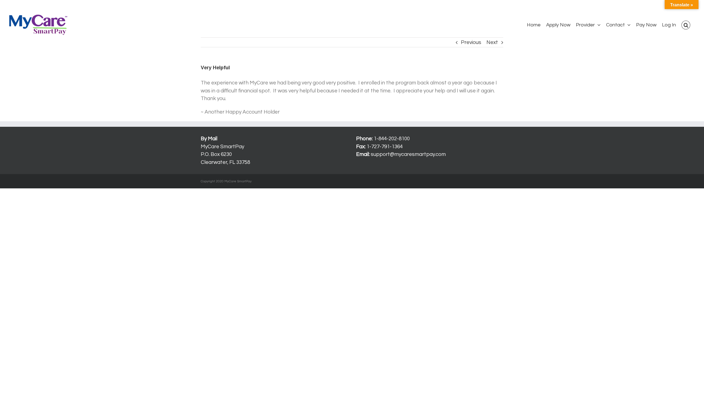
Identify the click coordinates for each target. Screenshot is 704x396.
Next (492, 42)
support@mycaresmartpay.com (408, 154)
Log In (12, 6)
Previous (471, 42)
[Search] (685, 25)
